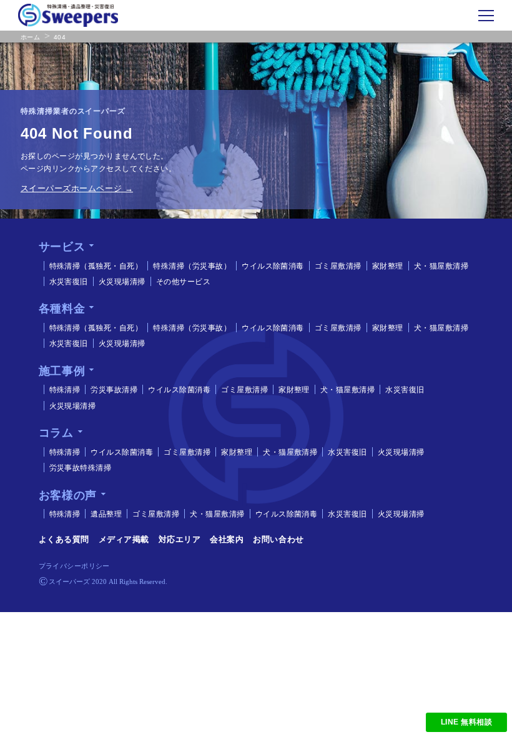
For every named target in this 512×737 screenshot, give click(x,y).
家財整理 (387, 266)
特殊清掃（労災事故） (192, 266)
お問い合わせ (278, 539)
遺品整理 (106, 514)
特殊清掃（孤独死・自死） (96, 266)
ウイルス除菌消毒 (273, 266)
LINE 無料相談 (466, 722)
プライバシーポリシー (74, 566)
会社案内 (227, 539)
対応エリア (180, 539)
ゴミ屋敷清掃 (338, 266)
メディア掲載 (124, 539)
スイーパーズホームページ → (77, 188)
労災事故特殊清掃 (80, 467)
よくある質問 (64, 539)
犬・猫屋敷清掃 (441, 266)
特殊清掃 (65, 389)
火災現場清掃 (122, 281)
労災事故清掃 (114, 389)
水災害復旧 (68, 281)
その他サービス (183, 281)
